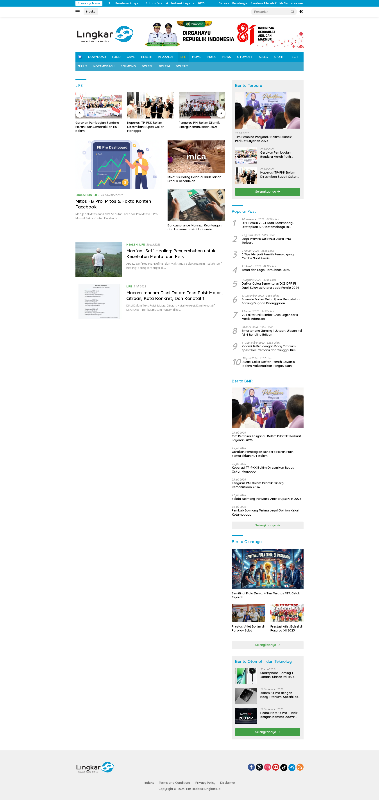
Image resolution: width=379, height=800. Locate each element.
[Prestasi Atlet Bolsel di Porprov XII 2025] (287, 613)
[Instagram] (267, 767)
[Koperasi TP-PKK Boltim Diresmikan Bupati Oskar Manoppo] (150, 105)
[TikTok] (283, 767)
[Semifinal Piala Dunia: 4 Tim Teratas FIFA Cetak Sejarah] (268, 569)
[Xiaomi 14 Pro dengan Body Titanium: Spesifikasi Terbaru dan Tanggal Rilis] (246, 696)
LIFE (183, 57)
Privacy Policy (205, 783)
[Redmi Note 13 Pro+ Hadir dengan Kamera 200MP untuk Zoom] (246, 716)
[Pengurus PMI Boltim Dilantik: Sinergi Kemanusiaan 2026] (202, 105)
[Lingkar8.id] (105, 34)
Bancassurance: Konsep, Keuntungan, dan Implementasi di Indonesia (195, 227)
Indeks (90, 11)
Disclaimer (227, 783)
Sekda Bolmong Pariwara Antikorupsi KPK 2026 (266, 499)
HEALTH (146, 57)
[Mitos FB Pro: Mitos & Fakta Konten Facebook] (118, 164)
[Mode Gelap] (301, 11)
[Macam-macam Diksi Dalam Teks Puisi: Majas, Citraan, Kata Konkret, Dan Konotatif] (98, 301)
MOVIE (196, 57)
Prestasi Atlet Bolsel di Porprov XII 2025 (286, 628)
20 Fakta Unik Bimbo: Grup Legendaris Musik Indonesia (270, 317)
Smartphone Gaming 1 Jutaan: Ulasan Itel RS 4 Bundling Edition (272, 333)
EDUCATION (83, 195)
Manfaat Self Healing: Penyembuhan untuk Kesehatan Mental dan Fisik (171, 253)
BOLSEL (147, 66)
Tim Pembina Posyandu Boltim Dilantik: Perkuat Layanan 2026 (132, 3)
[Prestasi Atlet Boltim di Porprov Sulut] (248, 613)
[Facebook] (251, 767)
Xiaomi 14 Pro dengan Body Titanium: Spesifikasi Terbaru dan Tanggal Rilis (269, 348)
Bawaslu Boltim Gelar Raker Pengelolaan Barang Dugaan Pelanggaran (271, 301)
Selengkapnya (266, 192)
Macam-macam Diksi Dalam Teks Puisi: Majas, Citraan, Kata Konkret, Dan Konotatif (174, 295)
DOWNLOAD (97, 57)
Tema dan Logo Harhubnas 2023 (266, 270)
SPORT (279, 57)
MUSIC (211, 57)
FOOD (116, 57)
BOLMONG (128, 66)
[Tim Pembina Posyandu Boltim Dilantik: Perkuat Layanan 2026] (267, 110)
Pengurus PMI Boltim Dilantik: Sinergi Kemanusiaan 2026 (199, 125)
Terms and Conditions (175, 783)
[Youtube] (275, 767)
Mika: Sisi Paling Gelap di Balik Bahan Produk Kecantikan (194, 179)
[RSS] (300, 767)
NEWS (226, 57)
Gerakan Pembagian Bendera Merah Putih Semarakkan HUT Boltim (245, 3)
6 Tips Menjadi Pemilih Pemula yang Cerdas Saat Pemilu (268, 256)
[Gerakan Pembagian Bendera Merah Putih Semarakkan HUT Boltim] (98, 105)
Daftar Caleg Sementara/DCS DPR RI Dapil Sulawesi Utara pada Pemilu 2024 (270, 286)
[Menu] (78, 11)
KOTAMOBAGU (103, 66)
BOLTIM (164, 66)
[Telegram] (291, 767)
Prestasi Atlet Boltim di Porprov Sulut (248, 628)
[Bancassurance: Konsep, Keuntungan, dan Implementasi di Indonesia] (196, 205)
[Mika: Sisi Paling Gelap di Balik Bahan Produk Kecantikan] (196, 156)
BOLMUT (182, 66)
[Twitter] (259, 767)
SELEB (263, 57)
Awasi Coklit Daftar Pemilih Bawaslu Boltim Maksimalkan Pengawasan (269, 364)
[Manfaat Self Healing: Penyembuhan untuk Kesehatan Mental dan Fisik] (98, 259)
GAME (131, 57)
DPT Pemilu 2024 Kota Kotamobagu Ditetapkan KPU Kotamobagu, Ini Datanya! (268, 225)
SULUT (82, 66)
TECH (294, 57)
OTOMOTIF (245, 57)
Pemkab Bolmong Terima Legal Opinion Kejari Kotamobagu (265, 513)
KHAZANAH (166, 57)
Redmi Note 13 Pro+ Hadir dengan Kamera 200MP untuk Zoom (279, 715)
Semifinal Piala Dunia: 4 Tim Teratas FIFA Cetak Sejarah (266, 595)
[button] (292, 11)
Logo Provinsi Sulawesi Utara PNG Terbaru (266, 241)
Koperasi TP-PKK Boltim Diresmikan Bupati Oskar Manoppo (145, 127)
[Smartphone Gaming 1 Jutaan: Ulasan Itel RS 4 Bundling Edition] (246, 676)
